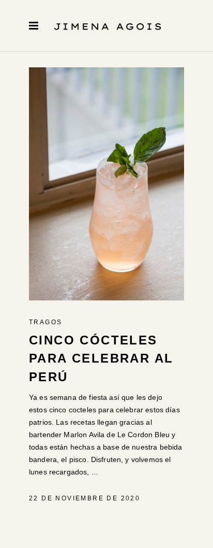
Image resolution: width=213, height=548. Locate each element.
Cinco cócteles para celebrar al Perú (101, 358)
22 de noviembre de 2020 (84, 498)
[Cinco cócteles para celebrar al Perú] (106, 183)
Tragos (45, 322)
